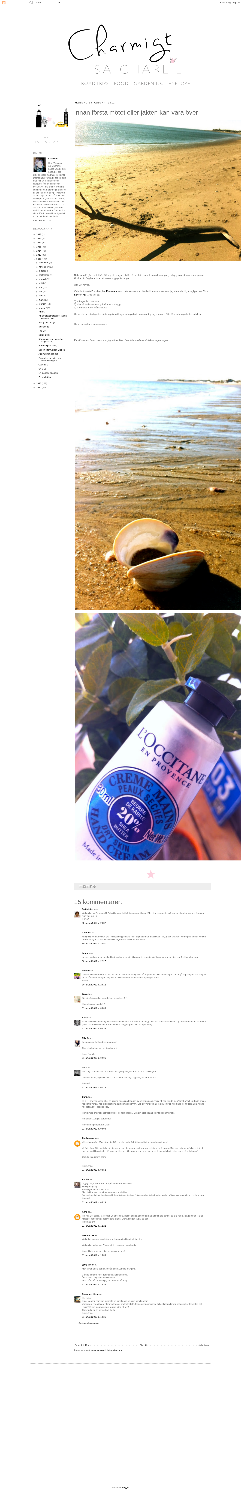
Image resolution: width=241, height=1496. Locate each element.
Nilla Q (85, 1038)
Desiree (86, 970)
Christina (86, 932)
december (44, 262)
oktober (43, 271)
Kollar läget (43, 335)
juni (41, 287)
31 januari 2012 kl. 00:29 (94, 1028)
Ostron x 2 (43, 364)
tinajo (85, 994)
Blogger (125, 1487)
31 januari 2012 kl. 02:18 (94, 1087)
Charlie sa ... (54, 158)
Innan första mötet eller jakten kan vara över (52, 317)
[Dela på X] (87, 886)
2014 (39, 251)
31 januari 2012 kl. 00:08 (94, 1008)
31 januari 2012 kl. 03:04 (94, 1129)
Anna (84, 1212)
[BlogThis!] (84, 886)
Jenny (85, 953)
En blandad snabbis (48, 373)
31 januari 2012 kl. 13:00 (94, 1255)
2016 (39, 242)
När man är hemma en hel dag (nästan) (51, 340)
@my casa (87, 1264)
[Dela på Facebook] (91, 886)
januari (42, 308)
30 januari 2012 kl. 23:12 (94, 985)
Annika (85, 1179)
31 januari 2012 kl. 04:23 (94, 1202)
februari (43, 304)
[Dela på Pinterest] (94, 886)
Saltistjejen (87, 909)
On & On (42, 369)
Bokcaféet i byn (90, 1294)
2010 (39, 387)
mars (41, 300)
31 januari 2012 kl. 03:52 (94, 1170)
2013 (39, 255)
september (44, 275)
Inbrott (41, 312)
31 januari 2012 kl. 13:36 (94, 1317)
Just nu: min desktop (48, 354)
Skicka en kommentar (89, 1323)
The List (42, 331)
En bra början (45, 377)
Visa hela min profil (42, 220)
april (41, 295)
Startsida (144, 1345)
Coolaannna (88, 1138)
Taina (84, 1067)
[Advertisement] (142, 1334)
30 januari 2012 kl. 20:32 (94, 923)
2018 (39, 234)
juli (40, 283)
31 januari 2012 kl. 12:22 (94, 1226)
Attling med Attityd (46, 322)
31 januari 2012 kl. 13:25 (94, 1284)
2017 (39, 238)
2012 (39, 259)
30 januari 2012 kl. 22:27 (94, 961)
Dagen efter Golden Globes (51, 350)
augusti (42, 279)
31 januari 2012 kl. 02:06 (94, 1058)
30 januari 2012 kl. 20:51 (94, 943)
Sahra (85, 1017)
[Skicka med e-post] (81, 886)
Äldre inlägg (204, 1345)
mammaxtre (88, 1235)
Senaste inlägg (82, 1345)
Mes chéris (43, 327)
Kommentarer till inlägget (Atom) (106, 1350)
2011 (39, 383)
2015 (39, 247)
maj (41, 291)
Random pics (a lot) (47, 345)
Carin (85, 1097)
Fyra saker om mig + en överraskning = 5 (49, 359)
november (44, 267)
